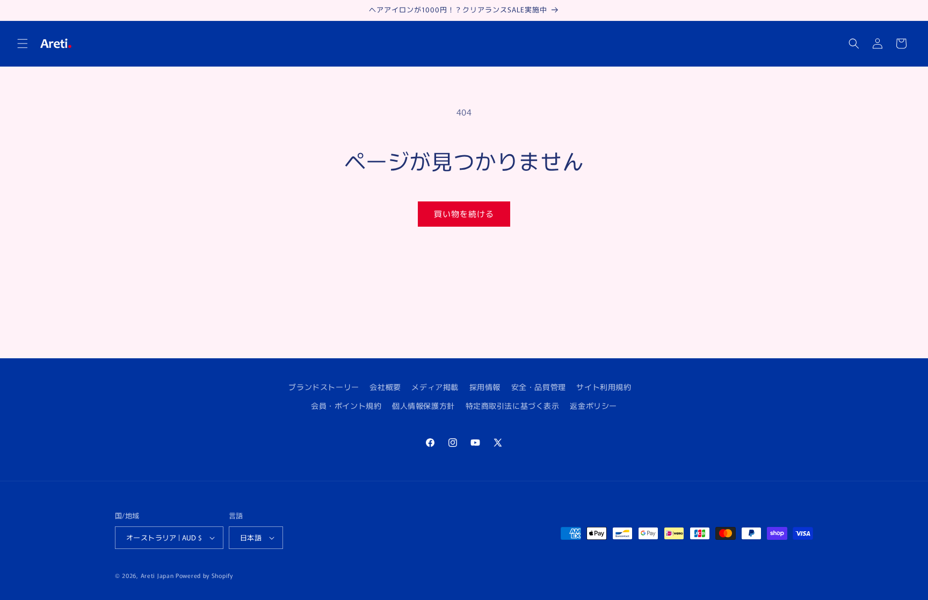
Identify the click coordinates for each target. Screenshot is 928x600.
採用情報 (485, 386)
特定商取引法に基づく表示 (513, 405)
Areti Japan (157, 575)
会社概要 (385, 386)
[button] (22, 43)
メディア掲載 (435, 386)
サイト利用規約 (603, 386)
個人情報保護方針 (423, 405)
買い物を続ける (464, 213)
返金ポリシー (593, 405)
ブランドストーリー (323, 386)
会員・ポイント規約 (346, 405)
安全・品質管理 (538, 386)
